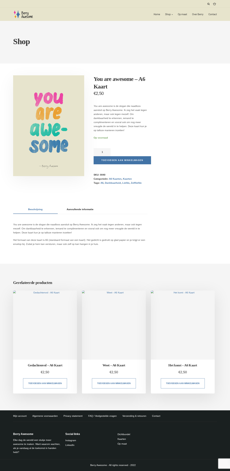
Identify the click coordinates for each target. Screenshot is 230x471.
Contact (212, 14)
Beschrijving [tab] (35, 209)
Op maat (182, 14)
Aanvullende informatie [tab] (80, 209)
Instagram (70, 440)
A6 (102, 182)
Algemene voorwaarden (45, 416)
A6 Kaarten (115, 178)
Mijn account (20, 416)
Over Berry (197, 14)
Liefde (125, 182)
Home (157, 14)
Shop (168, 14)
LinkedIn (69, 445)
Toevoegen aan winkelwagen (122, 160)
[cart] (214, 4)
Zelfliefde (136, 182)
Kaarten (127, 178)
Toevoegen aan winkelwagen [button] (45, 383)
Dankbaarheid (113, 182)
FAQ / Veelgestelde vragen (102, 416)
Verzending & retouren (134, 416)
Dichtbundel (124, 434)
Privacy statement (73, 416)
